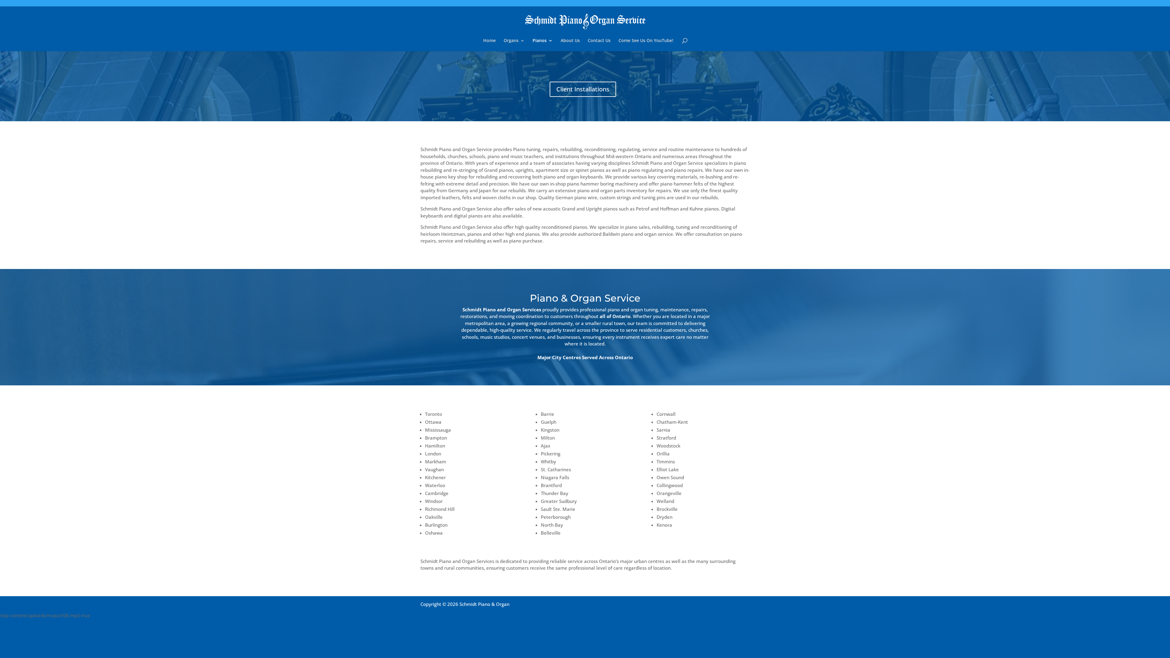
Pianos (540, 40)
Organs (511, 40)
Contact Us (599, 40)
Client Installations (582, 89)
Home (489, 40)
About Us (570, 40)
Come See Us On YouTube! (646, 40)
